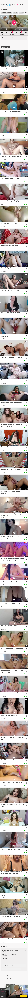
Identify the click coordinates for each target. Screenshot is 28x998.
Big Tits (15, 12)
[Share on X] (25, 17)
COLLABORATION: (12, 982)
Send (24, 969)
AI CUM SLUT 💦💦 (5, 5)
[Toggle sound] (7, 986)
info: (8, 975)
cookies (2, 991)
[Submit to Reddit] (22, 17)
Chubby (22, 12)
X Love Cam (4, 562)
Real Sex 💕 (15, 5)
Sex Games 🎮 (23, 5)
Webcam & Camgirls (6, 12)
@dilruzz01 (6, 39)
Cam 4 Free (4, 741)
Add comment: (5, 963)
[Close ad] (26, 986)
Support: (10, 978)
